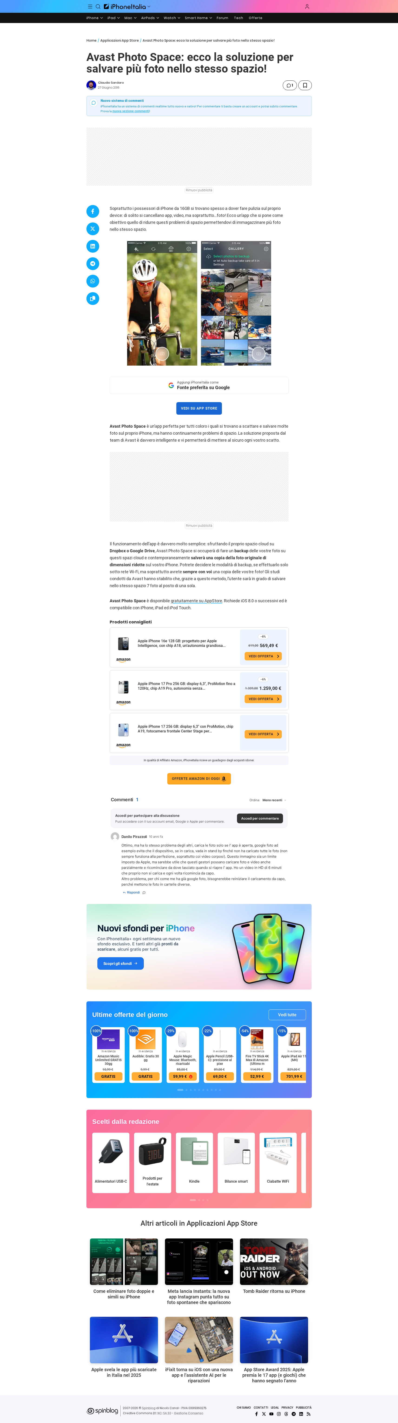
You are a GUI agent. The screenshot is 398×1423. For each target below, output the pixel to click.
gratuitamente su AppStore (196, 600)
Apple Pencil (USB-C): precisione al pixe (220, 1060)
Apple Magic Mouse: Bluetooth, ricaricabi (182, 1060)
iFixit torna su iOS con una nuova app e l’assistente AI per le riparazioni (199, 1375)
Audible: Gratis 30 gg (145, 1058)
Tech (238, 18)
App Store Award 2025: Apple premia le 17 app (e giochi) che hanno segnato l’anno (274, 1375)
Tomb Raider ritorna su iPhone (274, 1291)
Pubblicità (304, 1408)
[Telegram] (294, 1414)
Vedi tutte (287, 1014)
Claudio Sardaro (111, 82)
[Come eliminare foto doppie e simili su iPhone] (124, 1261)
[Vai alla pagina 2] (186, 1090)
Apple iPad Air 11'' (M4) (294, 1058)
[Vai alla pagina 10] (220, 1090)
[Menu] (90, 6)
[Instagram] (279, 1414)
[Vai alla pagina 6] (203, 1090)
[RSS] (309, 1414)
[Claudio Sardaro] (91, 85)
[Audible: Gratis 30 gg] (146, 1039)
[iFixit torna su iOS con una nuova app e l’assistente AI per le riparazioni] (199, 1340)
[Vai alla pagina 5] (199, 1090)
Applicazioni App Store (119, 40)
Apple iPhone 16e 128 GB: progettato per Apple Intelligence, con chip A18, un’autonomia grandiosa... (182, 643)
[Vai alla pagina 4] (195, 1090)
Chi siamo (244, 1408)
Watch (170, 18)
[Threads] (286, 1414)
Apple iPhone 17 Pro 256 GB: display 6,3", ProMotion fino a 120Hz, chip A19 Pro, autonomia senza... (186, 686)
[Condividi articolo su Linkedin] (92, 246)
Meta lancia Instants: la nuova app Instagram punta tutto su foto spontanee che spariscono (199, 1296)
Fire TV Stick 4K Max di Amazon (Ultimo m (257, 1060)
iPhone (92, 18)
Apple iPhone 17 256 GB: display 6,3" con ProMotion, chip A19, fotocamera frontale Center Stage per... (185, 728)
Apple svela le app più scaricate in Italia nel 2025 (124, 1372)
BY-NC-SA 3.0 (162, 1413)
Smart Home (196, 18)
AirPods (148, 18)
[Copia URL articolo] (92, 298)
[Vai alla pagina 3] (191, 1090)
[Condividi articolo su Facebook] (92, 211)
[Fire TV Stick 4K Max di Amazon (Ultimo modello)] (257, 1039)
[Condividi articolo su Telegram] (92, 263)
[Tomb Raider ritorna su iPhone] (274, 1261)
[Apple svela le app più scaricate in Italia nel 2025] (124, 1340)
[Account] (307, 6)
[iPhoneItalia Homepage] (125, 6)
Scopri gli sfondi (117, 963)
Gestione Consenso (188, 1413)
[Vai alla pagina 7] (207, 1090)
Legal (275, 1408)
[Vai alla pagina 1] (180, 1090)
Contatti (261, 1408)
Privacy (287, 1408)
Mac (128, 18)
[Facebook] (256, 1414)
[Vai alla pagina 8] (212, 1090)
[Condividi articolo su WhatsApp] (92, 281)
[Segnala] (144, 893)
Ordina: (255, 800)
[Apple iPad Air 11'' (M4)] (294, 1039)
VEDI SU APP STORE (199, 408)
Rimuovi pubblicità (199, 190)
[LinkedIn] (301, 1414)
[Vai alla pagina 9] (216, 1090)
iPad (112, 18)
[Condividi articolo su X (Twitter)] (92, 228)
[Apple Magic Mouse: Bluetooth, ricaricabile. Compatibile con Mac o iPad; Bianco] (183, 1039)
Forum (222, 18)
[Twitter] (264, 1414)
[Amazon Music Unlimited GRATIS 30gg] (108, 1039)
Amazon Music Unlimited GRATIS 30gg (108, 1060)
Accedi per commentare (260, 818)
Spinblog (148, 1408)
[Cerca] (98, 6)
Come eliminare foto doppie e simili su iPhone (123, 1294)
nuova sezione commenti (130, 111)
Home (91, 40)
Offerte (256, 18)
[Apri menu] (149, 6)
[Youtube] (271, 1414)
